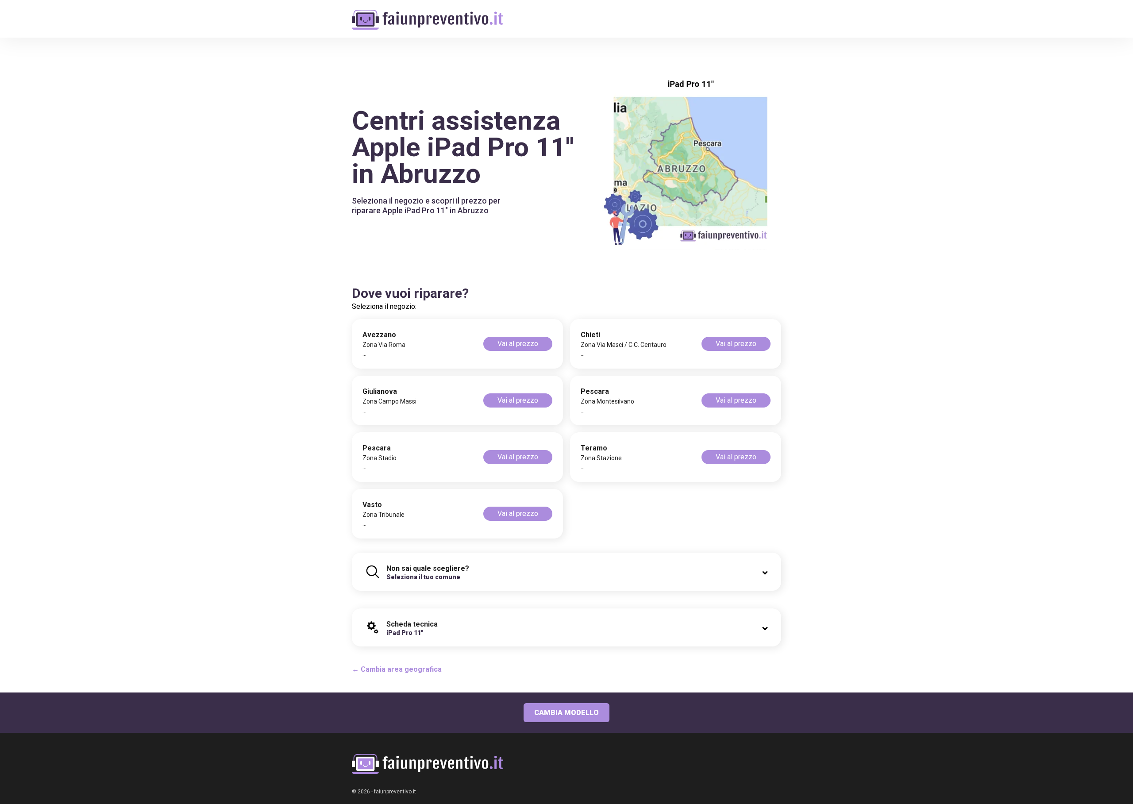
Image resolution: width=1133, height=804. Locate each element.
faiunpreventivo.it (395, 792)
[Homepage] (427, 14)
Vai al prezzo (517, 343)
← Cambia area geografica (397, 669)
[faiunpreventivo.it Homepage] (427, 764)
